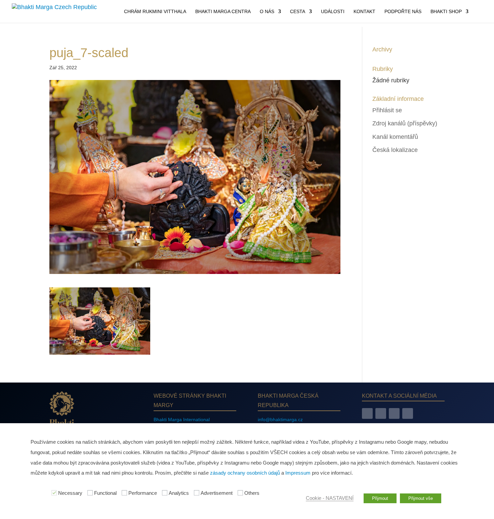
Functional (105, 493)
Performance (142, 493)
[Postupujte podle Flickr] (407, 413)
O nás (267, 11)
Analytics (179, 493)
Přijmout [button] (380, 498)
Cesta (297, 11)
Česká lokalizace (395, 150)
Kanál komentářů (395, 136)
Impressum (298, 473)
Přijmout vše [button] (420, 498)
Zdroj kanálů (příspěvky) (404, 123)
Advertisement (217, 493)
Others (251, 493)
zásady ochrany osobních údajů (245, 473)
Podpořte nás (402, 11)
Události (332, 11)
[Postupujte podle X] (394, 413)
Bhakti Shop (446, 11)
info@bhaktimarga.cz (280, 419)
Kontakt (364, 11)
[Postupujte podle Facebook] (367, 413)
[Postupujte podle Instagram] (380, 413)
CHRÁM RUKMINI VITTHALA (155, 11)
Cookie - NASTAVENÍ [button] (330, 498)
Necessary (70, 493)
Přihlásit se (387, 110)
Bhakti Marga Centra (223, 11)
